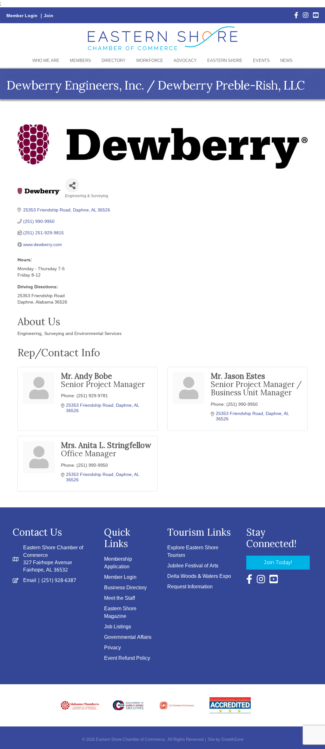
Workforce (149, 60)
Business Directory (125, 588)
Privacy (112, 648)
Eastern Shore (224, 60)
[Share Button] (72, 185)
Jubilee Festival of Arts (192, 566)
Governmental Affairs (127, 637)
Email (29, 580)
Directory (114, 60)
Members (80, 60)
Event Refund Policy (127, 658)
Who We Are (45, 60)
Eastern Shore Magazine (120, 612)
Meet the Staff (119, 598)
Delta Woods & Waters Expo (199, 576)
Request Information (190, 587)
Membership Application (118, 563)
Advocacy (185, 60)
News (286, 60)
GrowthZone (232, 739)
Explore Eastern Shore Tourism (192, 551)
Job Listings (117, 627)
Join (48, 16)
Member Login (21, 16)
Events (261, 60)
